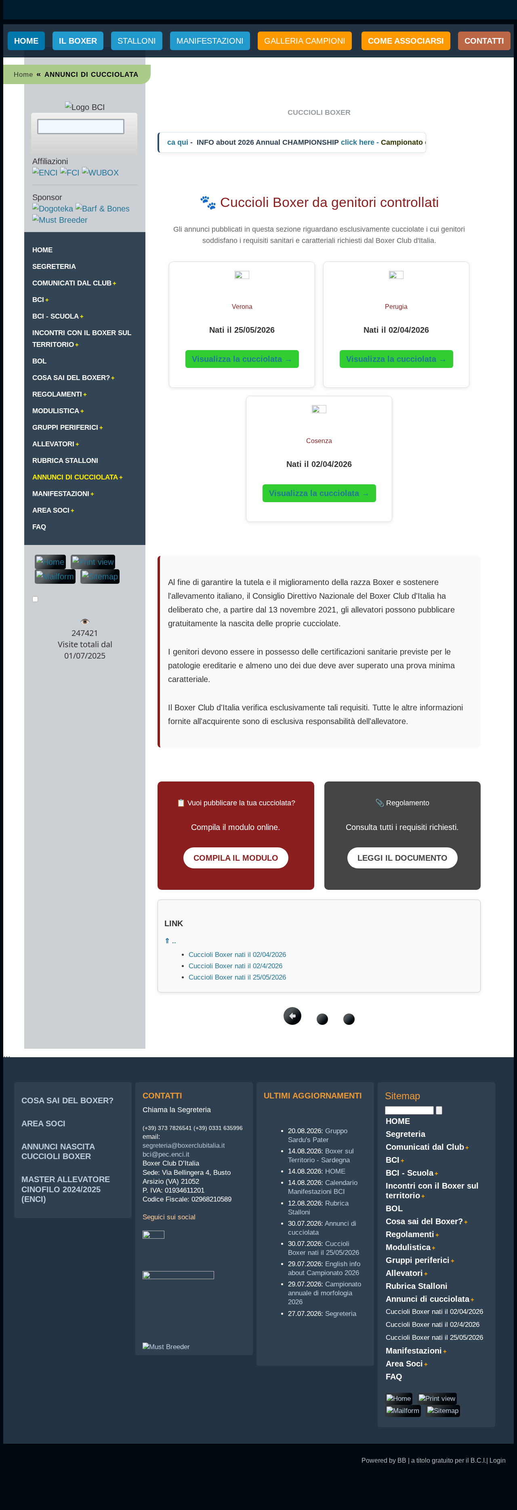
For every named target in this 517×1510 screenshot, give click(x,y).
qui (172, 142)
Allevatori (53, 444)
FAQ (39, 527)
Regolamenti (57, 394)
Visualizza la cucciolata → (242, 359)
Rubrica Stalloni (65, 461)
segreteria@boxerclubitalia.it (184, 1145)
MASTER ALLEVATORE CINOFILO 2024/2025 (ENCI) (65, 1189)
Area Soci (50, 510)
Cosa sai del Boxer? (71, 378)
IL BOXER (78, 40)
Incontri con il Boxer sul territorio (81, 338)
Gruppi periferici (65, 427)
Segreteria (54, 266)
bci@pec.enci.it (166, 1154)
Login (498, 1460)
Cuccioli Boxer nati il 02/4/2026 (235, 966)
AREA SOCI (43, 1123)
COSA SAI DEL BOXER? (67, 1100)
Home (26, 40)
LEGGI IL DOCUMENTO (402, 857)
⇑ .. (170, 941)
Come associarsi (406, 40)
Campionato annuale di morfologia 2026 (324, 1293)
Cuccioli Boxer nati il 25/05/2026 (237, 977)
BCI (38, 300)
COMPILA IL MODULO (235, 857)
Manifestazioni (60, 494)
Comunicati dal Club (71, 283)
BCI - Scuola (55, 316)
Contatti (484, 40)
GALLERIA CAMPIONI (304, 40)
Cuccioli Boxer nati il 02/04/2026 (237, 955)
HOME (42, 250)
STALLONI (137, 40)
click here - (351, 142)
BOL (39, 361)
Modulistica (55, 411)
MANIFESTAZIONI (210, 40)
